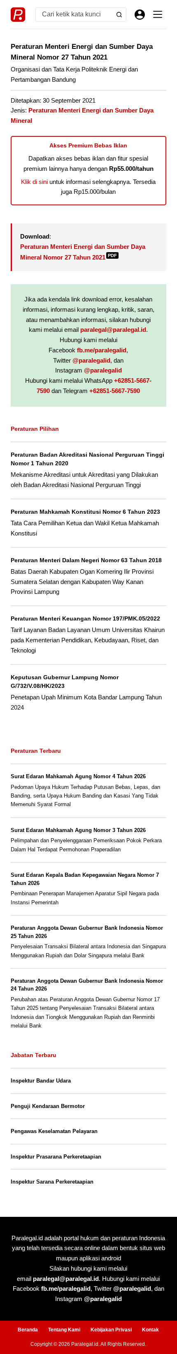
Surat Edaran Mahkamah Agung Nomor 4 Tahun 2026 (78, 776)
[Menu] (157, 14)
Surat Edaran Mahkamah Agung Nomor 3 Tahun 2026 (78, 830)
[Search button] (119, 14)
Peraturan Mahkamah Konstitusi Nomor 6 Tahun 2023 (85, 511)
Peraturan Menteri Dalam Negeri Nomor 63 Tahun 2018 (86, 560)
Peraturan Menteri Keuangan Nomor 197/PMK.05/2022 (85, 618)
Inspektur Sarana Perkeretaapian (52, 1182)
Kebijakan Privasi (111, 1330)
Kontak (150, 1330)
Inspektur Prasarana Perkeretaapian (56, 1157)
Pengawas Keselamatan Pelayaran (54, 1131)
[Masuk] (140, 14)
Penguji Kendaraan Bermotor (48, 1106)
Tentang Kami (64, 1330)
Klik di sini (34, 181)
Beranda (28, 1330)
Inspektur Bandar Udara (41, 1081)
